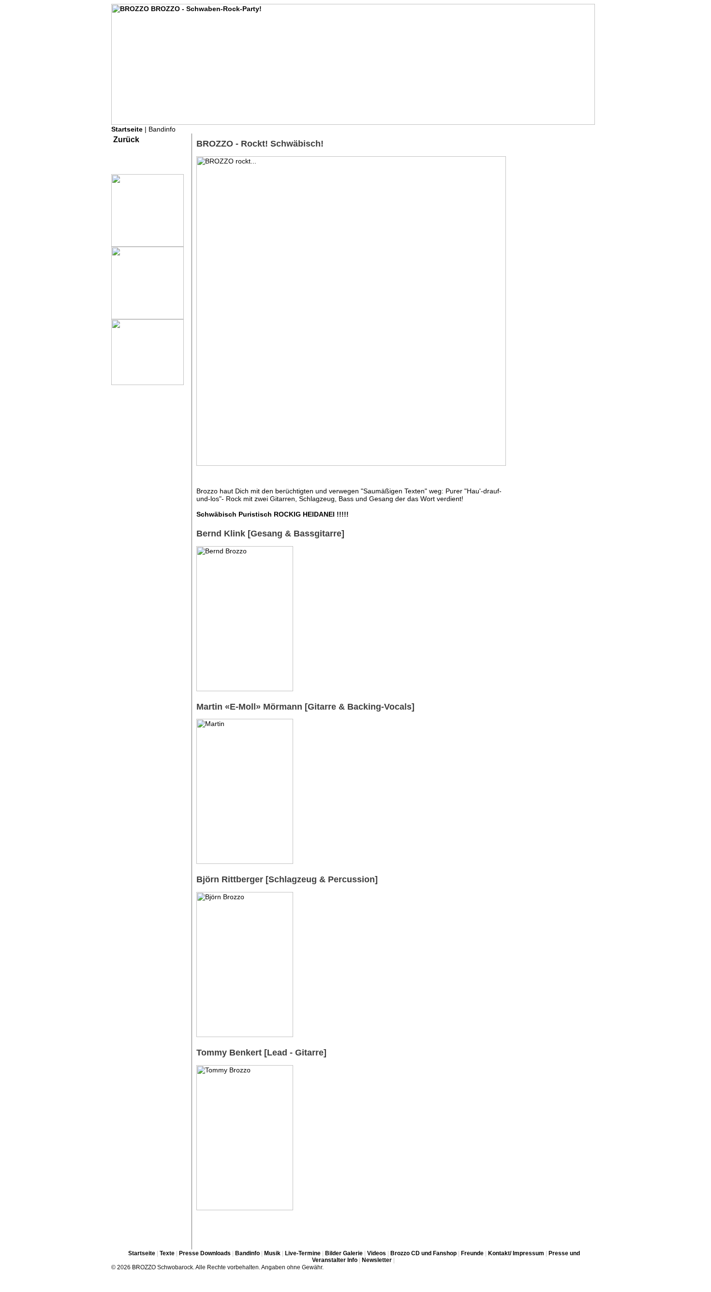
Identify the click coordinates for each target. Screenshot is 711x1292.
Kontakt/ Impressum (516, 1253)
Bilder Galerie (344, 1253)
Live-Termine (303, 1253)
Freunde (472, 1253)
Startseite (127, 129)
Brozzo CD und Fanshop (423, 1253)
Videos (376, 1253)
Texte (167, 1253)
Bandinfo (247, 1253)
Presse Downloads (205, 1253)
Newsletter (377, 1260)
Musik (272, 1253)
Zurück (126, 139)
